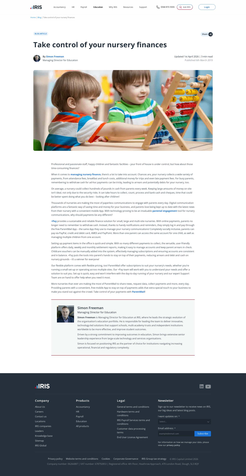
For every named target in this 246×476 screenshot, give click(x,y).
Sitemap (39, 440)
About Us (40, 406)
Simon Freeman (55, 56)
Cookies (106, 458)
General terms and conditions (133, 406)
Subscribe (202, 433)
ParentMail (138, 291)
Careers (39, 411)
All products (82, 426)
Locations (40, 421)
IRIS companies (43, 426)
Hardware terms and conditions (128, 413)
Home (33, 17)
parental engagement (164, 210)
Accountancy (83, 406)
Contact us (41, 416)
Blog (39, 17)
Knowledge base (44, 435)
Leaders (39, 431)
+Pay (54, 221)
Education (81, 421)
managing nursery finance (86, 174)
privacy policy (173, 445)
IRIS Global (40, 445)
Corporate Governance (125, 458)
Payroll (79, 416)
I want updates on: (169, 416)
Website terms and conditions (82, 458)
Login (207, 7)
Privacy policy (55, 458)
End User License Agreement (132, 437)
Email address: (167, 428)
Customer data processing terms (131, 430)
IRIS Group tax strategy (154, 458)
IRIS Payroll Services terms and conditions (133, 422)
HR (77, 411)
